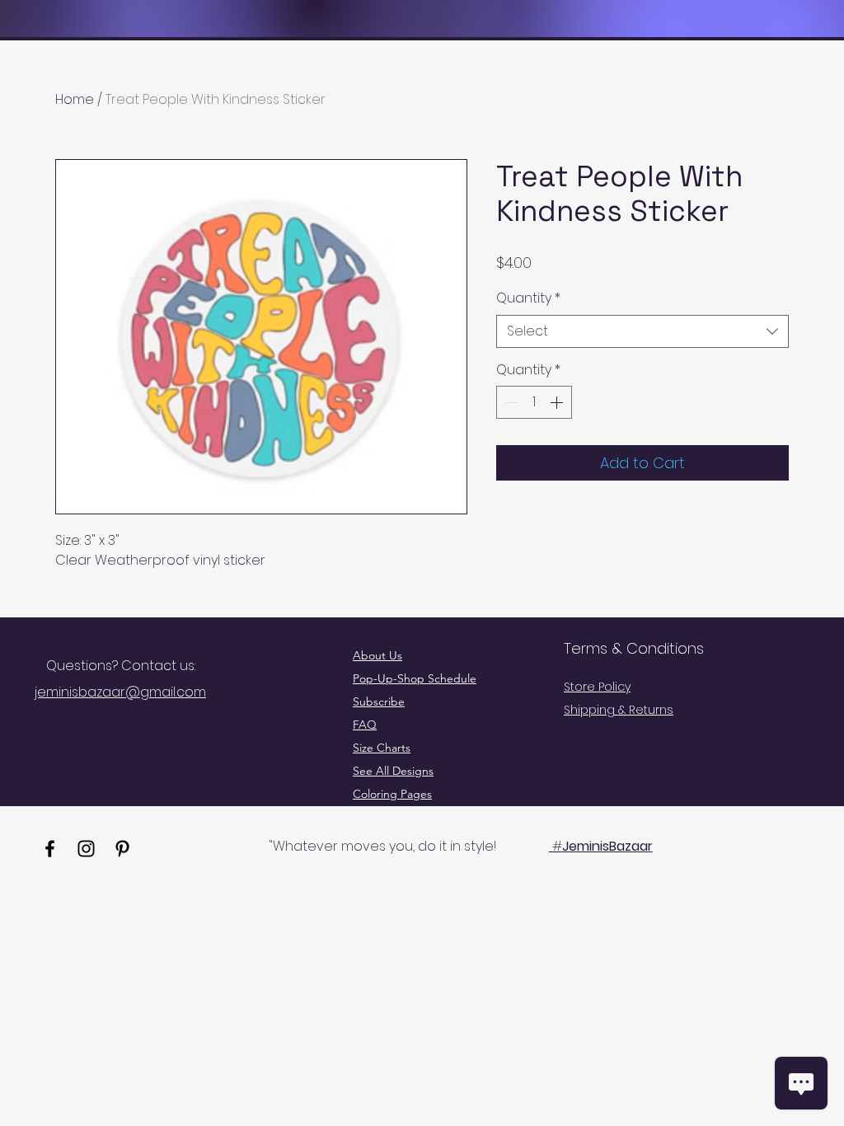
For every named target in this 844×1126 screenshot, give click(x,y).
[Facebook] (50, 848)
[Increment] (558, 402)
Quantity (528, 298)
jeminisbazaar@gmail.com (120, 692)
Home (74, 99)
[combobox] (642, 331)
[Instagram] (86, 848)
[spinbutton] (534, 402)
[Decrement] (510, 402)
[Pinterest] (122, 848)
